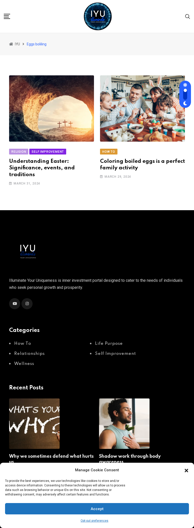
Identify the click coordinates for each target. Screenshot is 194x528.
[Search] (187, 16)
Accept (97, 509)
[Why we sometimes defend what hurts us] (34, 423)
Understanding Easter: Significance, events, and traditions (42, 168)
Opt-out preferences (94, 520)
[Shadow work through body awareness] (124, 423)
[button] (186, 470)
